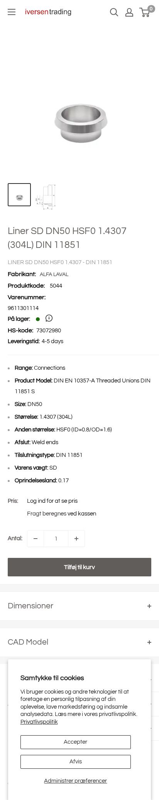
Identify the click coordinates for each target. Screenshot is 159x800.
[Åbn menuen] (11, 12)
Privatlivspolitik (39, 722)
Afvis (75, 762)
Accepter (75, 742)
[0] (145, 12)
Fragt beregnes (46, 514)
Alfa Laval (54, 274)
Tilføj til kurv (79, 567)
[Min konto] (129, 12)
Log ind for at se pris (52, 501)
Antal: (15, 538)
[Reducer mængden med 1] (35, 539)
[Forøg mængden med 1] (76, 539)
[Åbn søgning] (114, 12)
